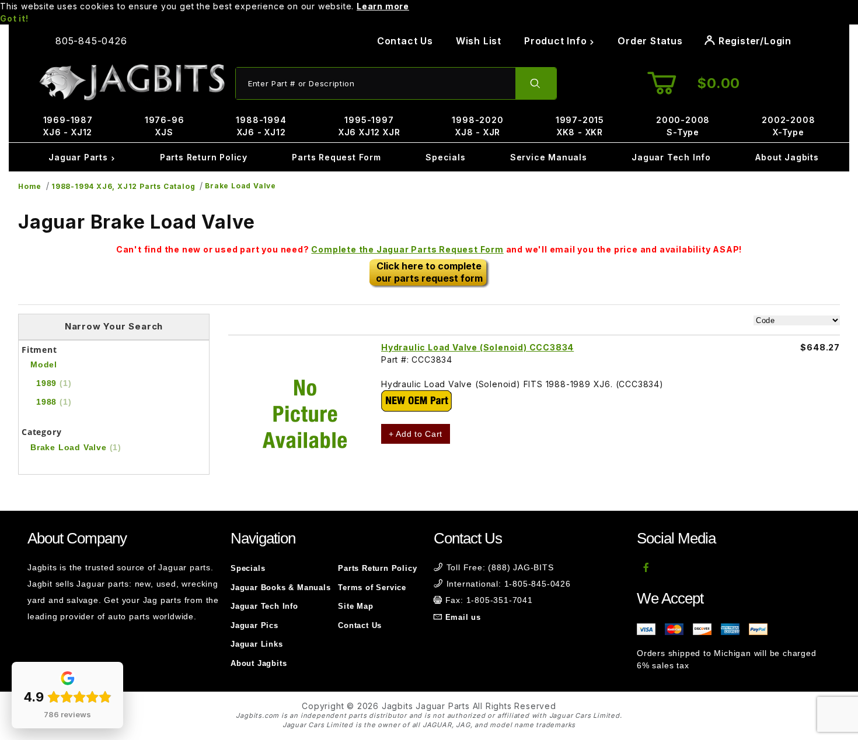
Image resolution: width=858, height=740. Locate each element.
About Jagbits (786, 157)
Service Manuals (548, 157)
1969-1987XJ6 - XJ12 (68, 126)
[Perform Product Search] (535, 83)
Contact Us (405, 41)
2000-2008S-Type (683, 126)
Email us (463, 617)
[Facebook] (646, 567)
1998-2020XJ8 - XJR (477, 126)
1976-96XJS (164, 126)
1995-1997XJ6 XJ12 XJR (369, 126)
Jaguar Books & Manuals (281, 587)
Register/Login (753, 41)
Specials (445, 157)
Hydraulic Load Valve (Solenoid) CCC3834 (477, 347)
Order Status (650, 41)
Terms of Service (372, 587)
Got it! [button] (14, 18)
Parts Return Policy (203, 157)
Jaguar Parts (79, 157)
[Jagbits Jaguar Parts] (131, 82)
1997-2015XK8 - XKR (580, 126)
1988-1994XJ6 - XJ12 (261, 126)
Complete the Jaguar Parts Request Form (407, 249)
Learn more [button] (383, 6)
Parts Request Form (336, 157)
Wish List (478, 41)
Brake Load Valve (240, 185)
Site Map (355, 606)
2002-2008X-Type (788, 126)
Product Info (557, 41)
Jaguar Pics (254, 625)
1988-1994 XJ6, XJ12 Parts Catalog (123, 186)
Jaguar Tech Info (671, 157)
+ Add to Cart (415, 434)
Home (29, 186)
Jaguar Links (257, 644)
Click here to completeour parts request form (429, 272)
